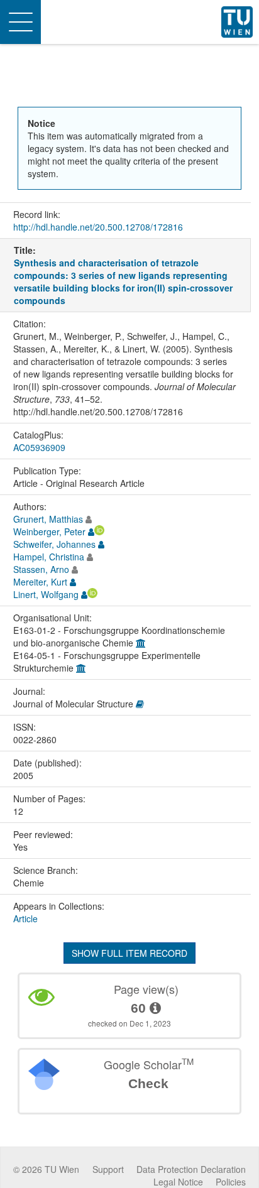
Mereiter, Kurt (40, 581)
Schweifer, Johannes (54, 544)
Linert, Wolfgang (46, 594)
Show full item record (129, 953)
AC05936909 (39, 447)
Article (25, 918)
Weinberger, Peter (49, 531)
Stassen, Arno (41, 569)
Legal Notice (178, 1181)
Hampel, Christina (48, 556)
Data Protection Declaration (191, 1169)
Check (148, 1083)
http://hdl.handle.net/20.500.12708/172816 (98, 227)
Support (108, 1169)
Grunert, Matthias (48, 519)
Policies (231, 1181)
